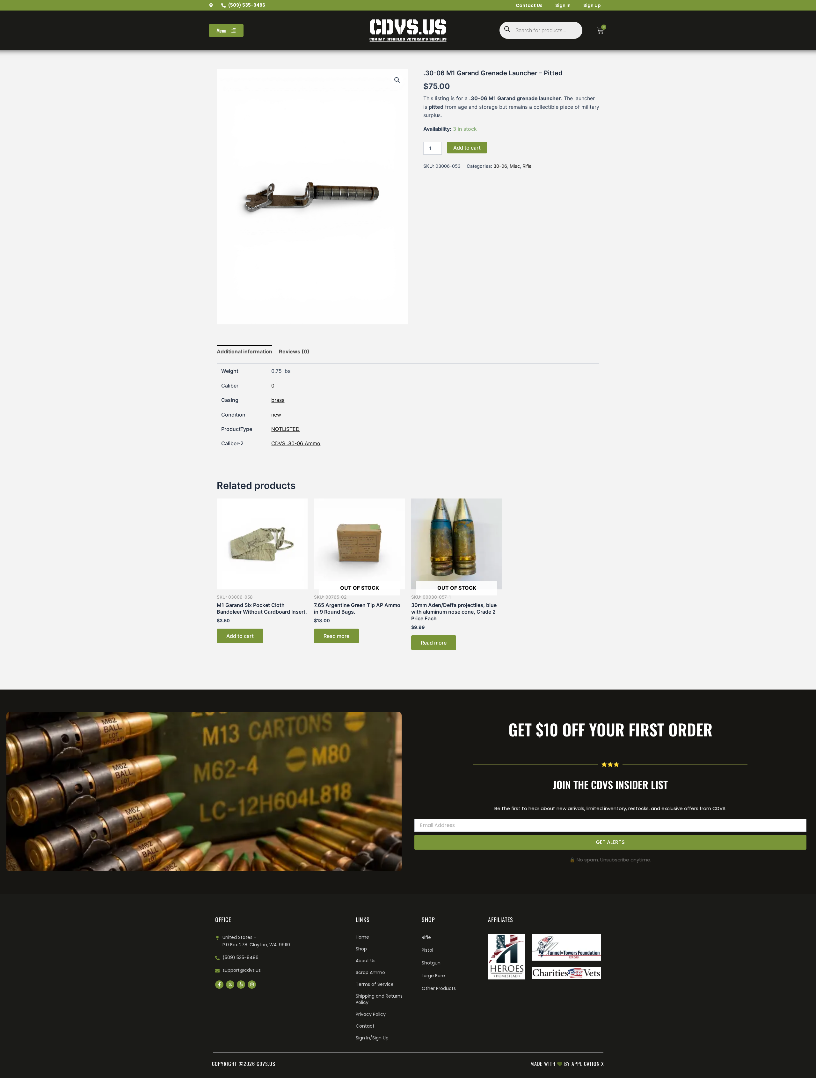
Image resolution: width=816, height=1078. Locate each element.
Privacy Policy (371, 1014)
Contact (365, 1026)
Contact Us (529, 5)
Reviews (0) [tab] (294, 351)
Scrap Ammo (370, 972)
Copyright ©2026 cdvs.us (243, 1063)
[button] (397, 80)
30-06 (500, 166)
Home (362, 937)
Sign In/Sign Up (372, 1038)
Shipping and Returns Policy (379, 999)
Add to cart (467, 147)
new (276, 414)
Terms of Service (375, 984)
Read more (336, 636)
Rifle (526, 166)
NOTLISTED (285, 429)
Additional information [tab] (244, 351)
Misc (515, 166)
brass (277, 400)
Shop (361, 949)
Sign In (563, 5)
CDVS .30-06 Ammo (295, 443)
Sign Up (592, 5)
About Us (365, 960)
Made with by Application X (567, 1063)
